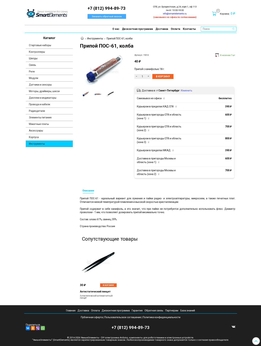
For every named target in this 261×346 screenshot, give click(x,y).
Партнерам (171, 310)
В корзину (108, 285)
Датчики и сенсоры (40, 84)
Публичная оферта (92, 317)
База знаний (187, 310)
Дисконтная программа (137, 29)
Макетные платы (39, 124)
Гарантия (137, 310)
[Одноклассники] (33, 328)
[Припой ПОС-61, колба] (104, 70)
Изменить (186, 90)
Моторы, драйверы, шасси (44, 91)
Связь (32, 65)
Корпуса (34, 137)
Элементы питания (40, 117)
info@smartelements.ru (175, 13)
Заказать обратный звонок (107, 16)
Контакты (189, 29)
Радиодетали (37, 110)
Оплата (175, 29)
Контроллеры (37, 51)
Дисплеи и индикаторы (42, 97)
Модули (33, 78)
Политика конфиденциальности (161, 317)
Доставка (162, 29)
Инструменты (95, 38)
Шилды (33, 58)
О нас (115, 29)
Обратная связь (154, 310)
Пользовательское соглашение (122, 317)
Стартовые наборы (40, 45)
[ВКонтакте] (28, 328)
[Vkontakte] (233, 326)
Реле (32, 71)
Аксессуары (36, 130)
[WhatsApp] (43, 328)
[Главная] (82, 38)
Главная (70, 310)
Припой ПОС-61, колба (119, 38)
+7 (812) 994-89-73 (130, 327)
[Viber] (38, 328)
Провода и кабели (39, 104)
